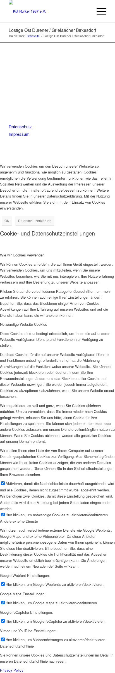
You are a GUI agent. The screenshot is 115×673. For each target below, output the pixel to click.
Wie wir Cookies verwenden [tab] (22, 255)
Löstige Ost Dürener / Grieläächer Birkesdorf (52, 30)
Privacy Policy (11, 670)
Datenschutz (20, 126)
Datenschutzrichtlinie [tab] (17, 646)
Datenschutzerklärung (35, 220)
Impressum (19, 134)
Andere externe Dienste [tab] (19, 521)
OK (6, 220)
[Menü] (98, 11)
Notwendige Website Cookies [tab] (23, 324)
